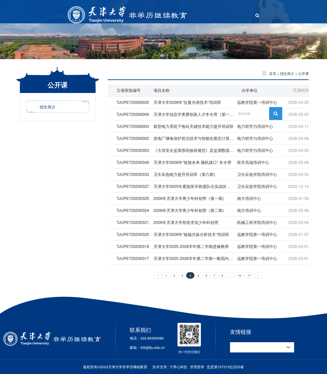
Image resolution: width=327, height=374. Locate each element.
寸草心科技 (178, 366)
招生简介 (287, 73)
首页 (273, 73)
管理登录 (197, 366)
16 (239, 275)
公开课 (303, 73)
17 (249, 275)
